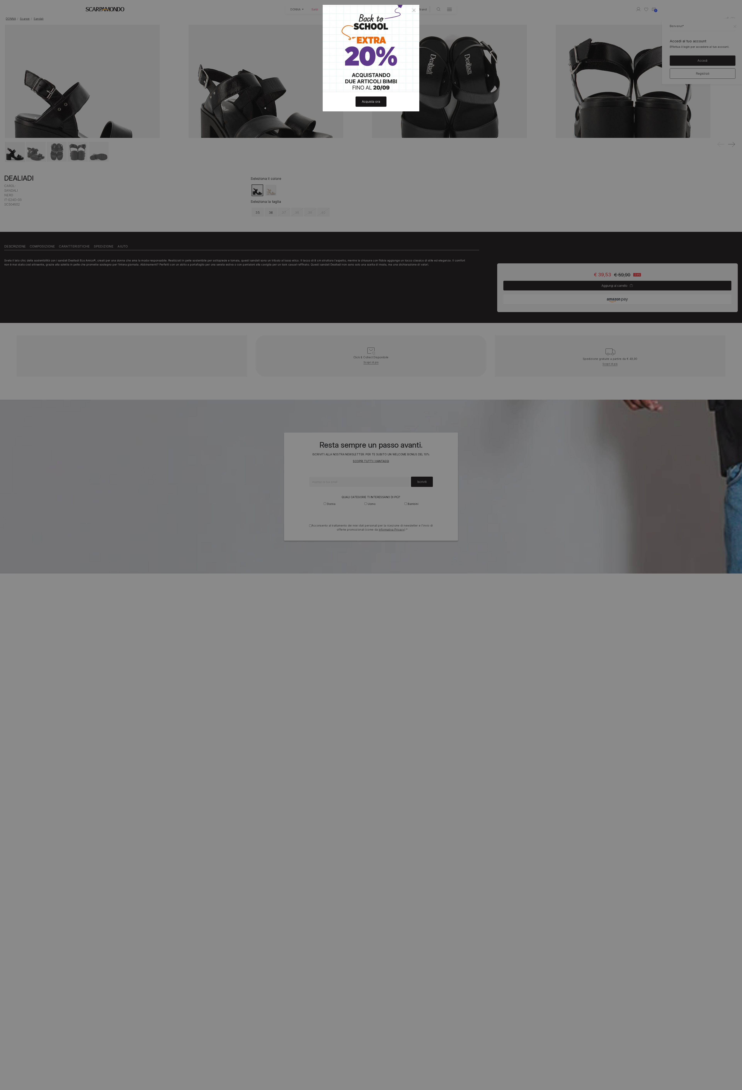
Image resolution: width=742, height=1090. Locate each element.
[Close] (414, 10)
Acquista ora (371, 101)
